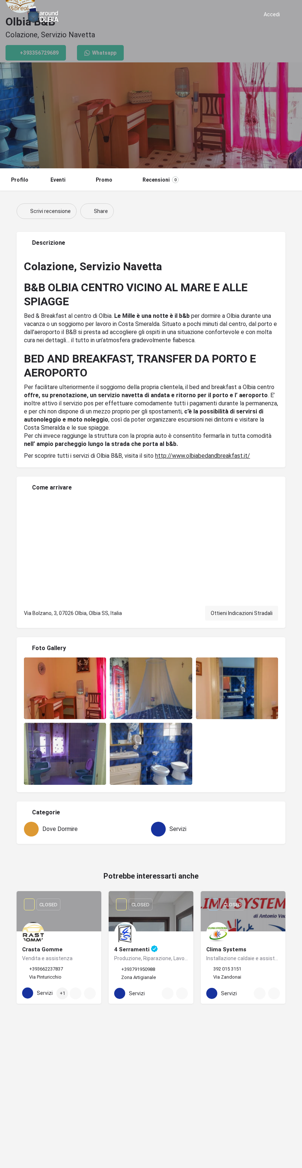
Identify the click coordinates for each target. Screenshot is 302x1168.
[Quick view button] (75, 993)
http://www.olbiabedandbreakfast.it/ (202, 455)
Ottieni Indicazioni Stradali (242, 613)
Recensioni (159, 180)
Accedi (272, 14)
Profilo (19, 180)
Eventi (58, 180)
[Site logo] (44, 15)
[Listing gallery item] (65, 688)
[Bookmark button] (90, 993)
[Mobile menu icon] (11, 14)
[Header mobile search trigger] (291, 14)
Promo (104, 180)
